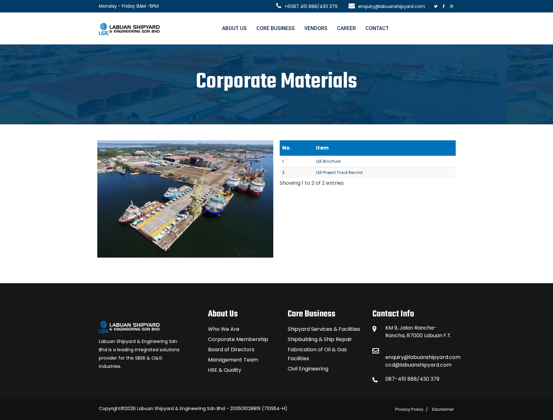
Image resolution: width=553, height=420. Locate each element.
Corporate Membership (238, 339)
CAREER (346, 28)
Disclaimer (443, 409)
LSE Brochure (328, 161)
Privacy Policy (409, 409)
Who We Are (223, 329)
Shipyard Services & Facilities (324, 329)
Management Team (233, 359)
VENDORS (315, 28)
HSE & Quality (224, 370)
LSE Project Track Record (339, 172)
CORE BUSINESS (275, 28)
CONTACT (377, 28)
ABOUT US (234, 28)
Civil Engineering (308, 368)
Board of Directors (231, 349)
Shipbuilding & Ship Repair (320, 339)
